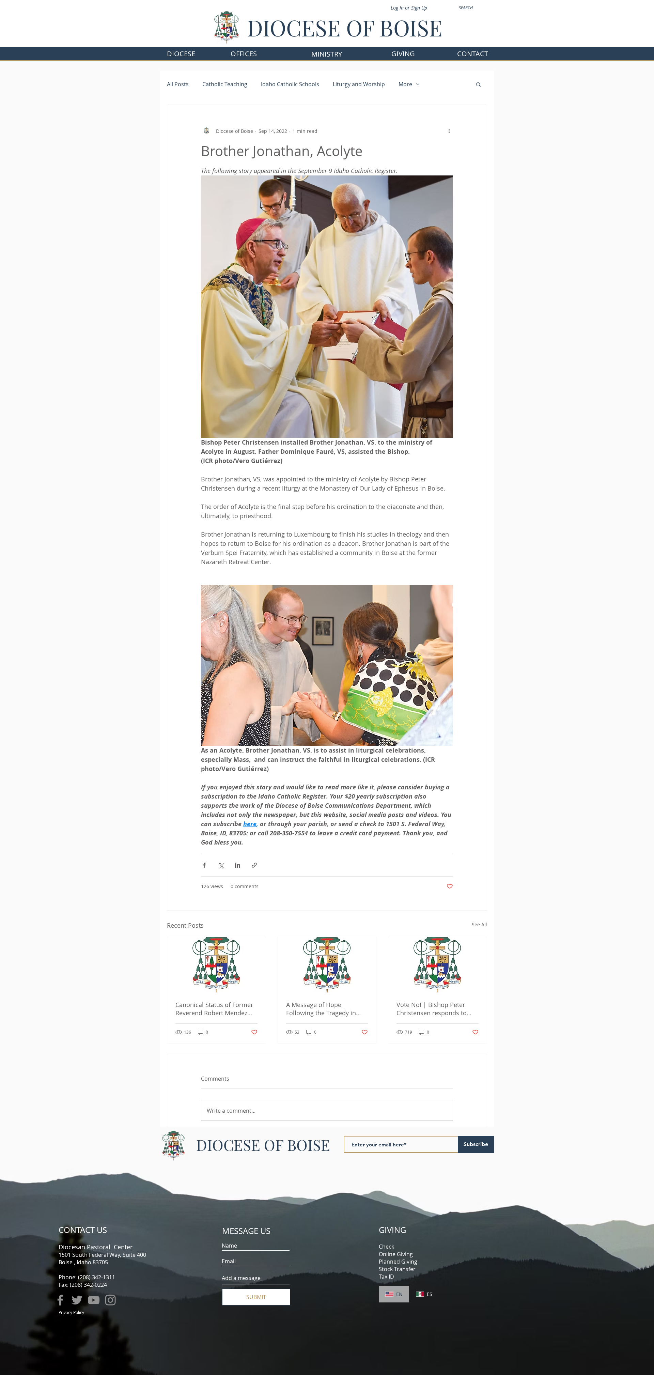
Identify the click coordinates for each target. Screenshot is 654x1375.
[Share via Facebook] (204, 865)
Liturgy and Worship (359, 84)
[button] (244, 53)
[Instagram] (110, 1300)
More (405, 84)
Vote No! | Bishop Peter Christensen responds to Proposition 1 (431, 1009)
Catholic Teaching (224, 84)
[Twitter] (77, 1300)
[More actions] (449, 131)
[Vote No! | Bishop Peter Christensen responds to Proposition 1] (437, 964)
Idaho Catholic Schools (290, 84)
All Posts (178, 84)
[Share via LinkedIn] (237, 865)
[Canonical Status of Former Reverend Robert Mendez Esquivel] (216, 964)
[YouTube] (94, 1300)
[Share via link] (254, 865)
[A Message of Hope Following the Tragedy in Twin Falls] (327, 964)
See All (479, 924)
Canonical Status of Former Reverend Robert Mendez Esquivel (214, 1009)
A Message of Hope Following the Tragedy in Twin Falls (321, 1009)
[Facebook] (60, 1300)
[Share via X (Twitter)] (221, 865)
